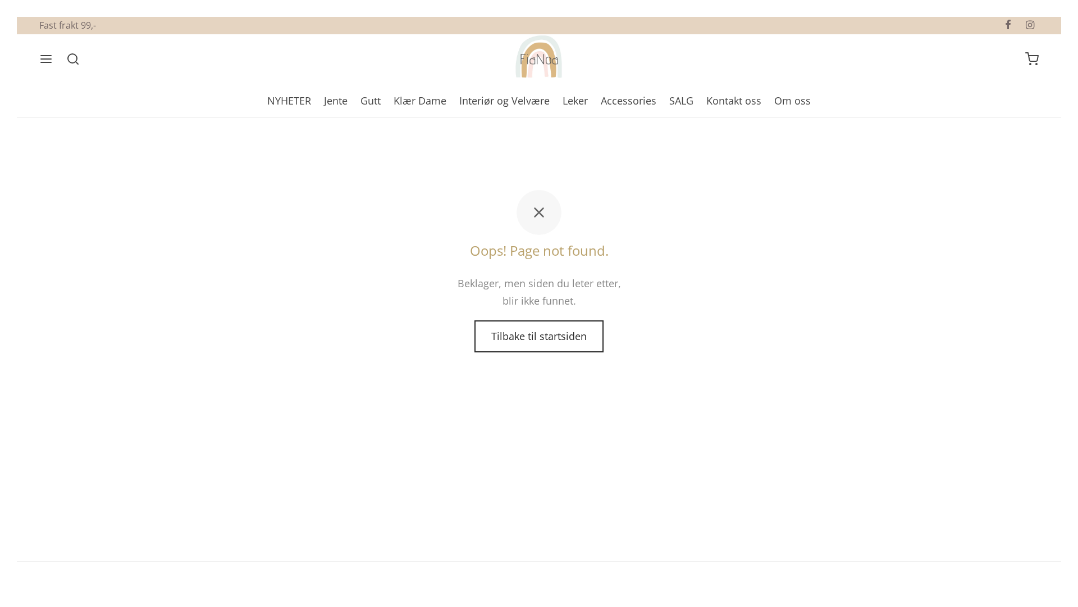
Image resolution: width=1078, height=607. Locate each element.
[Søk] (73, 59)
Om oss (792, 100)
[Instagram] (1030, 25)
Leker (575, 100)
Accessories (628, 100)
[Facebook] (1008, 25)
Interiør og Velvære (504, 100)
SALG (681, 100)
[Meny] (46, 59)
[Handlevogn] (1032, 59)
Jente (336, 100)
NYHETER (289, 100)
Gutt (370, 100)
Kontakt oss (733, 100)
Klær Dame (420, 100)
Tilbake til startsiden (539, 336)
